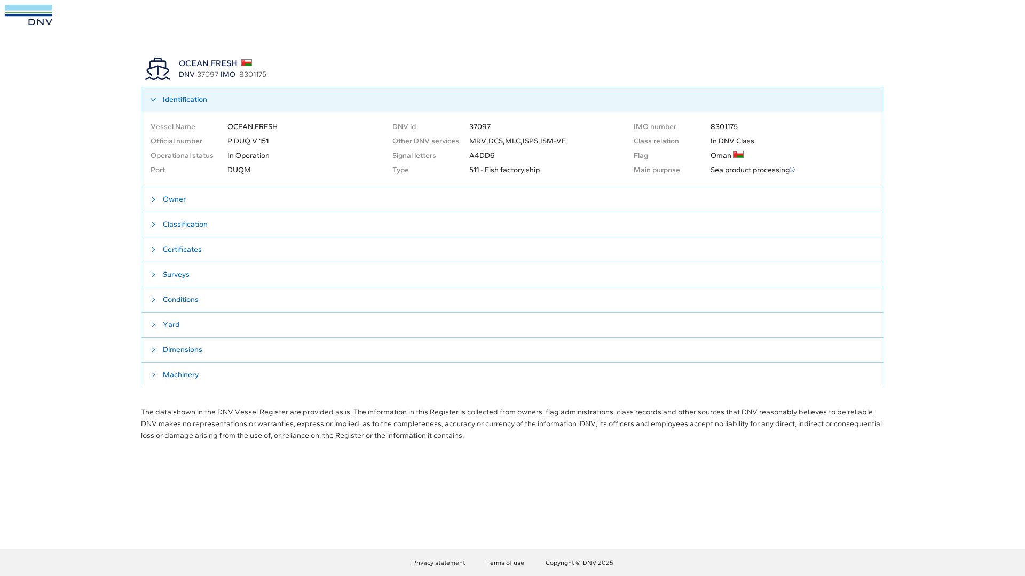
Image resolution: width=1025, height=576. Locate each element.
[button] (512, 99)
